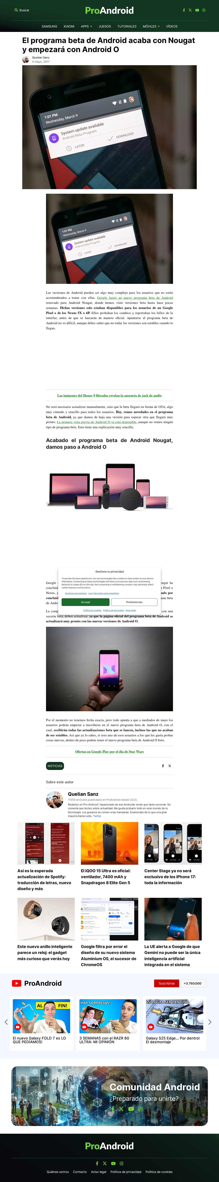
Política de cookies (92, 610)
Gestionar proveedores (76, 593)
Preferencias (134, 602)
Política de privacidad (113, 610)
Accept (85, 602)
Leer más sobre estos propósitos (103, 593)
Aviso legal (131, 610)
